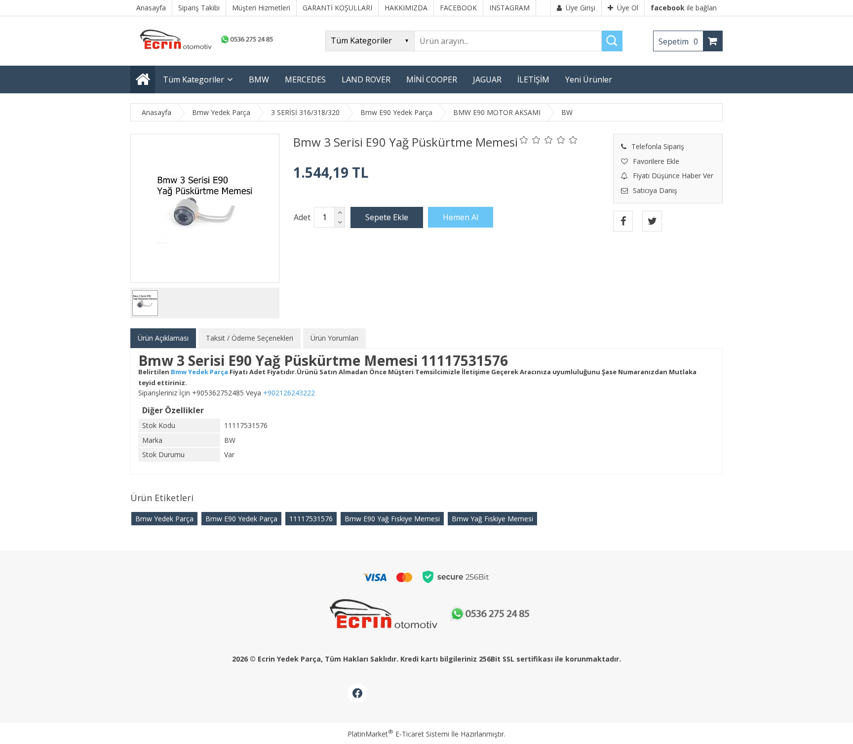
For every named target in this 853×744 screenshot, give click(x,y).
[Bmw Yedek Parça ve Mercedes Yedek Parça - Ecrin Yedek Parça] (204, 49)
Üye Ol (627, 7)
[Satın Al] (460, 217)
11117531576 (311, 518)
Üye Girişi (580, 7)
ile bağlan (684, 7)
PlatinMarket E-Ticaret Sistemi (398, 734)
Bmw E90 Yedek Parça (241, 518)
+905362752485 (218, 392)
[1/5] (524, 140)
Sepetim (678, 41)
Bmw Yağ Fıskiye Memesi (492, 518)
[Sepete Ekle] (386, 217)
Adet (302, 217)
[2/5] (530, 140)
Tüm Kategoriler (193, 79)
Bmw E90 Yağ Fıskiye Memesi (392, 518)
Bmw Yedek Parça (164, 518)
